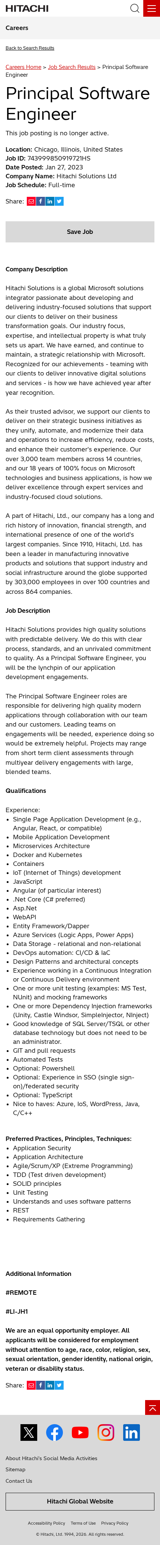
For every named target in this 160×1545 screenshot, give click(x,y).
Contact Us (19, 1481)
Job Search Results (72, 67)
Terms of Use (83, 1523)
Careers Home (23, 67)
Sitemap (15, 1469)
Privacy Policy (114, 1523)
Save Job (80, 231)
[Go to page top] (152, 1407)
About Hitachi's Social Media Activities (51, 1458)
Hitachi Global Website (80, 1501)
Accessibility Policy (46, 1523)
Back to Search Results (30, 48)
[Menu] (151, 8)
